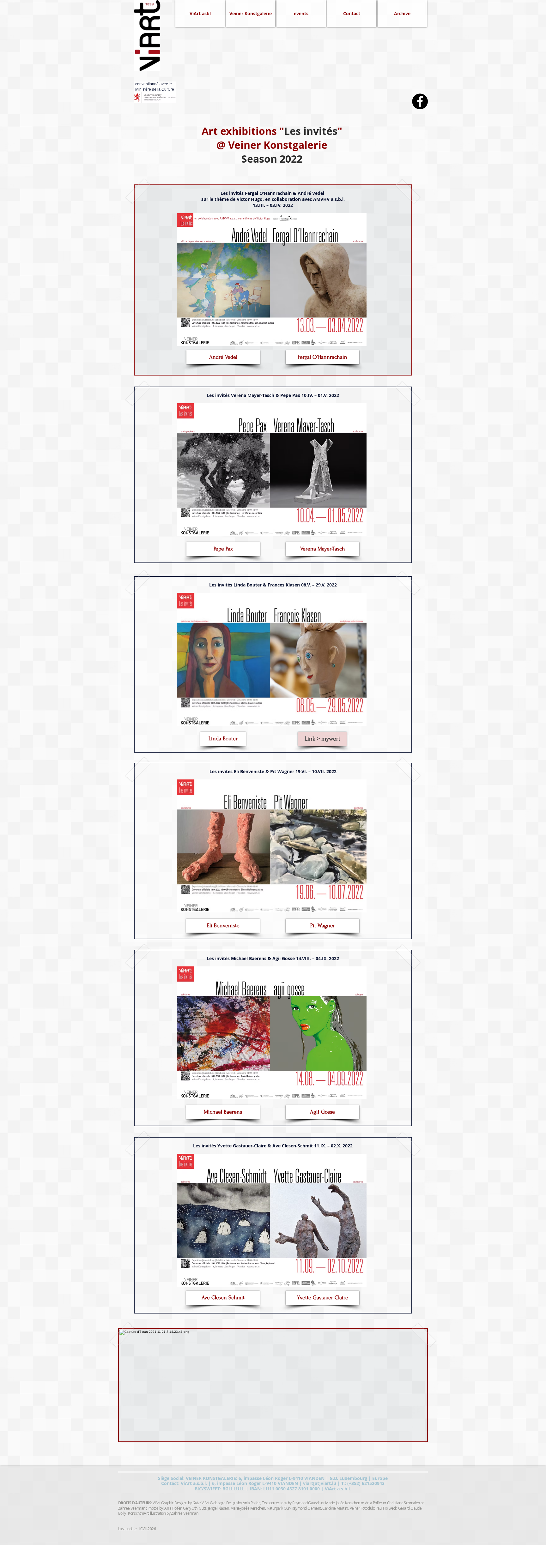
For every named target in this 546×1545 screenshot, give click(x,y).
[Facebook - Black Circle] (420, 101)
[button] (402, 13)
